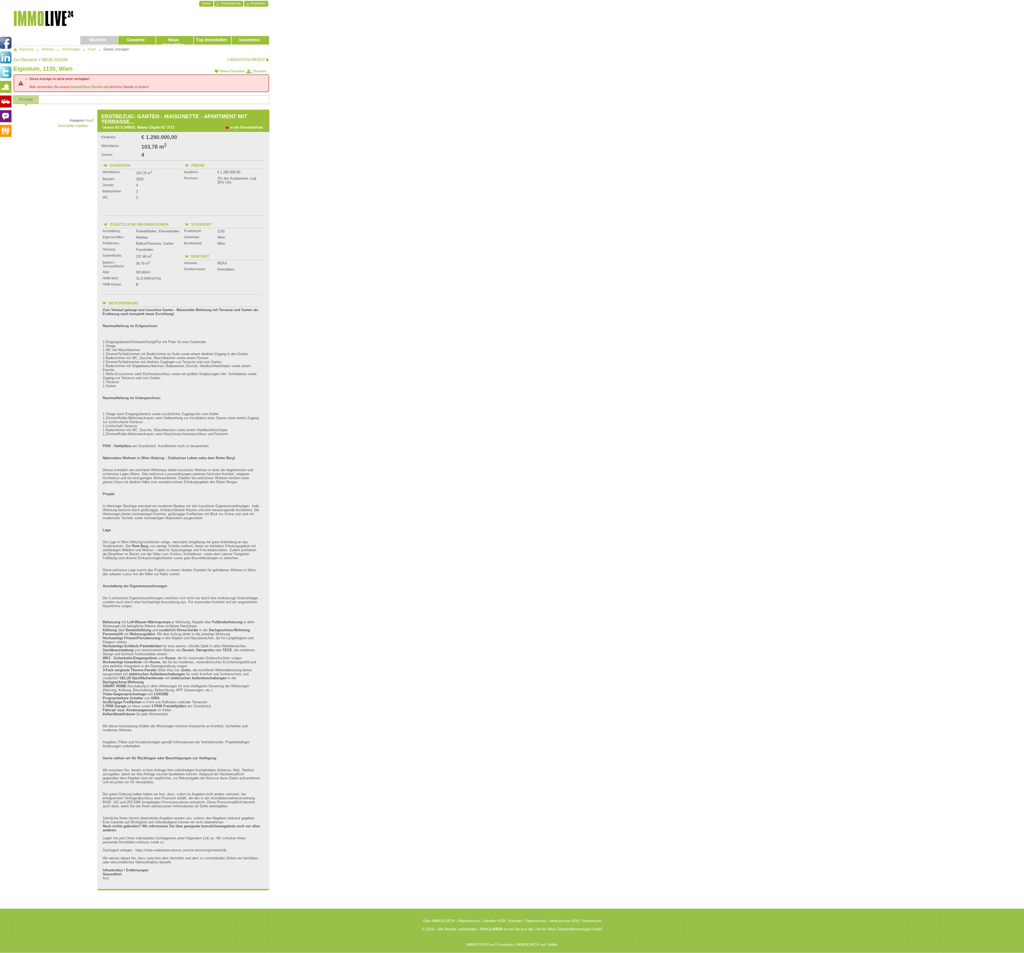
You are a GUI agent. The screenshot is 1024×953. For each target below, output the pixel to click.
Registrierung (231, 3)
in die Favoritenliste (246, 127)
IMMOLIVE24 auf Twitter (537, 944)
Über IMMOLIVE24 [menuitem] (439, 921)
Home (206, 3)
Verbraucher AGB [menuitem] (564, 921)
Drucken (259, 71)
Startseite (26, 49)
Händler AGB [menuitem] (494, 921)
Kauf (89, 120)
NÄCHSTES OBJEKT (248, 59)
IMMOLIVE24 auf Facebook (489, 944)
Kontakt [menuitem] (515, 921)
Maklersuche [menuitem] (469, 921)
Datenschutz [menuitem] (535, 921)
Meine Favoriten (232, 71)
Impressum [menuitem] (591, 921)
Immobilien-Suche (86, 87)
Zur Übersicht (25, 59)
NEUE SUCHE (55, 59)
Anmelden (258, 3)
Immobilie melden (73, 126)
